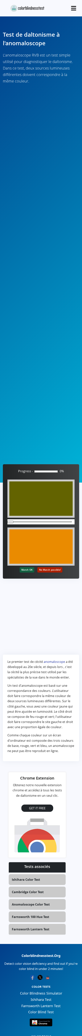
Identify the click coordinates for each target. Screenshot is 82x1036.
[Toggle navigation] (73, 8)
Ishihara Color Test (26, 879)
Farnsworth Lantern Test (30, 929)
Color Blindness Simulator (41, 993)
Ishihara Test (41, 999)
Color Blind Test (41, 1012)
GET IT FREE (37, 808)
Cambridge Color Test (28, 892)
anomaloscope (54, 662)
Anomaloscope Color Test (31, 904)
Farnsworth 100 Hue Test (30, 917)
